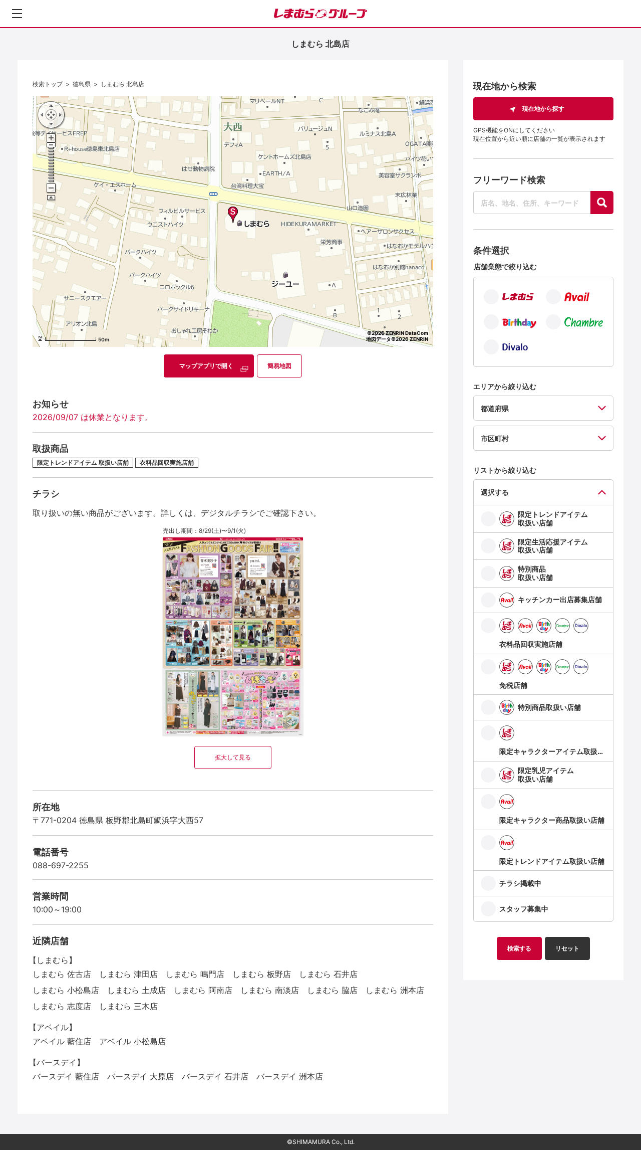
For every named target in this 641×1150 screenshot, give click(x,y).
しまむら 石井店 (328, 974)
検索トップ (48, 84)
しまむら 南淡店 (269, 990)
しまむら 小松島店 (66, 990)
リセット (567, 948)
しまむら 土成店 (136, 990)
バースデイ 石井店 (215, 1076)
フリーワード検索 (509, 179)
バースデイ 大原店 (140, 1076)
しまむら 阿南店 (203, 990)
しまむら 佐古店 (62, 974)
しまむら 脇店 (332, 990)
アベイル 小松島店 (132, 1041)
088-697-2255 (61, 865)
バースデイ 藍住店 (66, 1076)
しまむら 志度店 (62, 1006)
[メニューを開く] (17, 14)
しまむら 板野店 (261, 974)
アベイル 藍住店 (62, 1041)
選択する (495, 492)
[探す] (601, 202)
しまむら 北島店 (122, 84)
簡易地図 (279, 365)
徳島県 (82, 84)
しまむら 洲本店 (395, 990)
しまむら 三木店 (128, 1006)
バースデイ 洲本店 (289, 1076)
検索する (519, 948)
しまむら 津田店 (128, 974)
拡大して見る (233, 757)
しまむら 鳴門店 (195, 974)
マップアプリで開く (206, 365)
